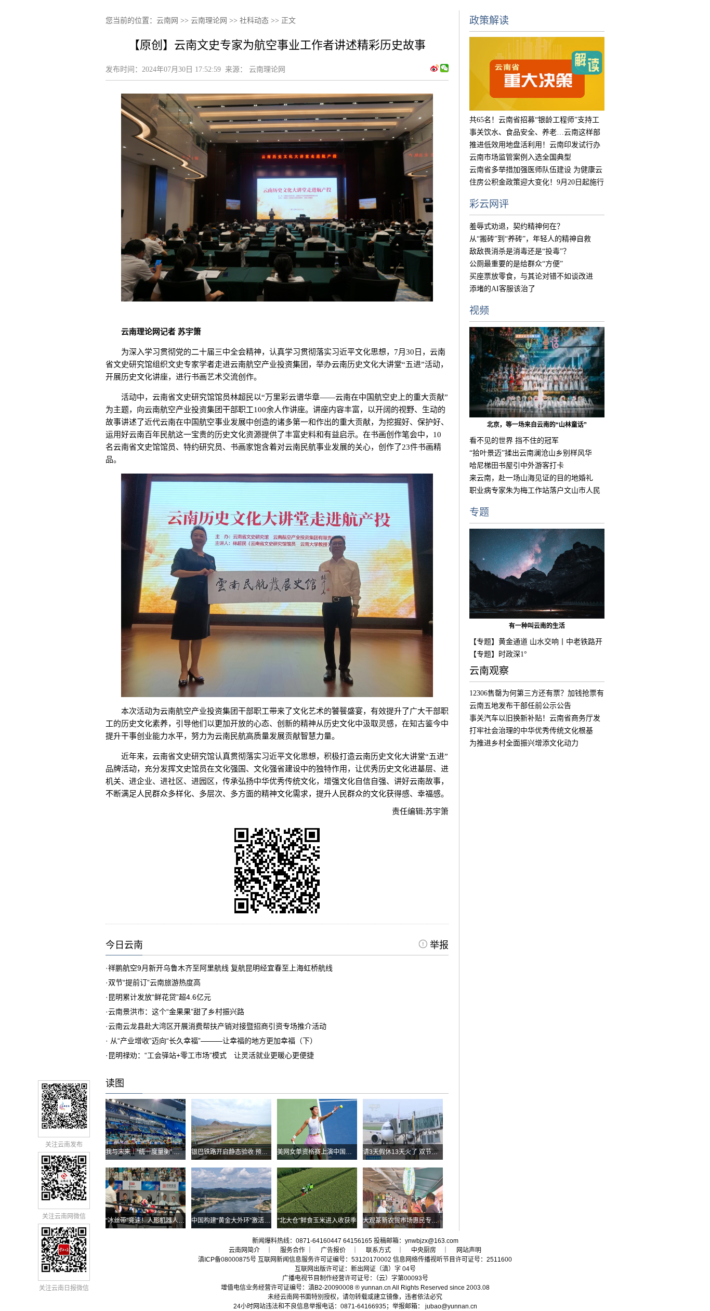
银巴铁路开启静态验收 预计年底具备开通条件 (254, 1152)
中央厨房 (423, 1250)
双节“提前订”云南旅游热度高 (154, 982)
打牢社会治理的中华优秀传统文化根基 (531, 731)
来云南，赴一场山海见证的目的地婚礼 (531, 478)
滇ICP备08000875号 (227, 1259)
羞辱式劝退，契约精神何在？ (516, 226)
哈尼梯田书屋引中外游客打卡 (516, 465)
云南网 (167, 20)
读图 (115, 1083)
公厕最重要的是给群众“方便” (516, 264)
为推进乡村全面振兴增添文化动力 (523, 743)
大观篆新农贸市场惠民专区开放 (406, 1220)
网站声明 (468, 1250)
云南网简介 (244, 1250)
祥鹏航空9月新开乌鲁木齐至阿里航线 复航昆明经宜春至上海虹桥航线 (220, 968)
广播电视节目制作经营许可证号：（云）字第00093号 (355, 1278)
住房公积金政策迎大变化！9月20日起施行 (536, 182)
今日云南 (124, 945)
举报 (438, 945)
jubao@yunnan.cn (451, 1306)
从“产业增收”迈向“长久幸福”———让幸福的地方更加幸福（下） (212, 1041)
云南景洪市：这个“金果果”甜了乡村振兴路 (176, 1011)
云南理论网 (209, 20)
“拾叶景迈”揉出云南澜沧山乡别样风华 (530, 453)
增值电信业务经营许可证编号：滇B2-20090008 (287, 1287)
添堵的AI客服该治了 (502, 289)
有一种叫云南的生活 (537, 626)
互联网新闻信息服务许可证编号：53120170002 (324, 1259)
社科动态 (254, 20)
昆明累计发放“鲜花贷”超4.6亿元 (159, 997)
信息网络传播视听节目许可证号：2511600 (452, 1259)
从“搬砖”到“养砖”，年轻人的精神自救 (530, 239)
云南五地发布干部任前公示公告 (520, 706)
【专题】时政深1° (498, 654)
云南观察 (489, 670)
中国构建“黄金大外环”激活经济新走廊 (243, 1220)
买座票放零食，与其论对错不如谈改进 (531, 276)
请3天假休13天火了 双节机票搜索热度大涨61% (428, 1152)
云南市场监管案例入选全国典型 (520, 157)
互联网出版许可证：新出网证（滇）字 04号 (355, 1269)
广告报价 (333, 1250)
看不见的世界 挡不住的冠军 (514, 440)
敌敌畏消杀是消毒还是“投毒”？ (519, 251)
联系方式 (378, 1250)
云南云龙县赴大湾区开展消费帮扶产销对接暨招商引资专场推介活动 (217, 1026)
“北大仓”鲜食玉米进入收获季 (317, 1220)
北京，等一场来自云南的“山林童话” (537, 424)
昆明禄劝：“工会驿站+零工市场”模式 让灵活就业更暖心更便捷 (211, 1055)
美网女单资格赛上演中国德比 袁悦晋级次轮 (337, 1152)
